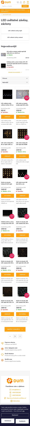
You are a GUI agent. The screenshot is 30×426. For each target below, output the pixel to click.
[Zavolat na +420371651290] (18, 2)
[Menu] (28, 2)
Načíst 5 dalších (13, 329)
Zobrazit (7, 117)
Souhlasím (22, 421)
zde (23, 411)
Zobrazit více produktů (14, 72)
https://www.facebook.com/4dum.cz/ (16, 398)
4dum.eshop (16, 401)
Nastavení (15, 415)
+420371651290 (16, 392)
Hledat (25, 6)
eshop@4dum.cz (16, 389)
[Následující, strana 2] (15, 336)
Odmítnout (7, 421)
